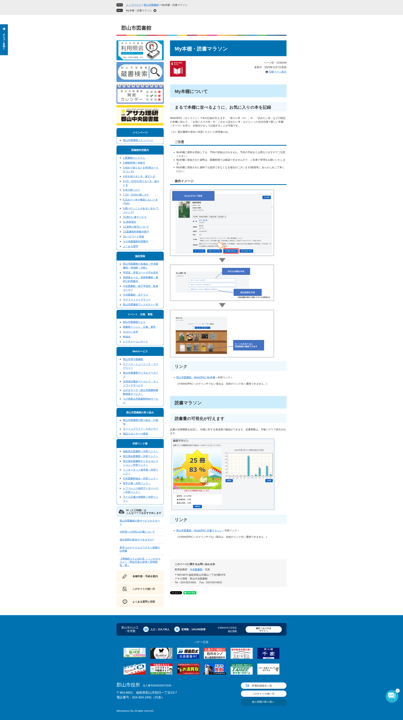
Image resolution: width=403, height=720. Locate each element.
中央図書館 (196, 569)
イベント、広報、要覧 (140, 314)
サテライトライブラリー (137, 299)
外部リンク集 (140, 443)
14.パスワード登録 (133, 236)
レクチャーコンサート (135, 341)
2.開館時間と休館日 (134, 162)
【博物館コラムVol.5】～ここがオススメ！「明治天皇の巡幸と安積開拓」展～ (140, 562)
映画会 (127, 336)
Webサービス (140, 351)
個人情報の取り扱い (263, 701)
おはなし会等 (130, 332)
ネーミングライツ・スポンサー (140, 428)
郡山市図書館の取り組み (140, 412)
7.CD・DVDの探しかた (136, 194)
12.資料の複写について (136, 226)
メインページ (140, 132)
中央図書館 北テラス (135, 294)
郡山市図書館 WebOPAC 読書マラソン (199, 530)
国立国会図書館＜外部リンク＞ (140, 456)
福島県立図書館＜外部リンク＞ (140, 451)
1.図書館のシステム (134, 158)
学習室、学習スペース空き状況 (140, 272)
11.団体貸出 (129, 222)
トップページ (133, 5)
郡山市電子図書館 (133, 359)
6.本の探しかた (131, 190)
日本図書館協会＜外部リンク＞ (140, 478)
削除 (154, 10)
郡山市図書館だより (134, 322)
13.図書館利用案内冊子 (136, 231)
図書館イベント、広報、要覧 (139, 327)
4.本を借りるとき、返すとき (139, 176)
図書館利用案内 (140, 150)
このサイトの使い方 (263, 693)
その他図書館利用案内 (135, 241)
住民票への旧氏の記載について (137, 531)
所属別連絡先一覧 (262, 685)
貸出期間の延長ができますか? (137, 539)
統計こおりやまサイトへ (263, 629)
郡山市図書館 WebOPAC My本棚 (195, 377)
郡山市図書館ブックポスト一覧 (140, 304)
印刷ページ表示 (278, 71)
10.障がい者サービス (135, 217)
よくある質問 (130, 246)
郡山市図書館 (151, 5)
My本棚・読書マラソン (139, 10)
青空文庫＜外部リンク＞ (137, 483)
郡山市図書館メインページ (138, 140)
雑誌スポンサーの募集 (135, 433)
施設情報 (140, 256)
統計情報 (232, 631)
